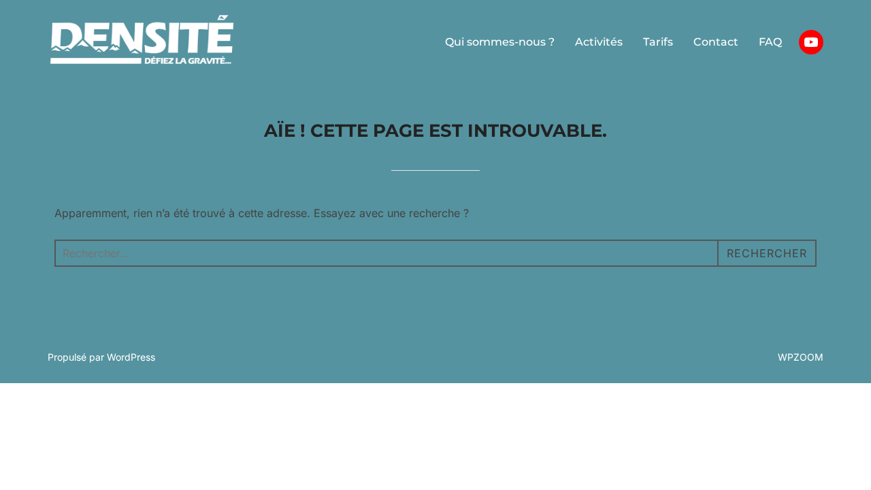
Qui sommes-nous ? (500, 41)
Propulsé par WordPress (101, 357)
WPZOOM (800, 357)
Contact (715, 41)
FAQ (770, 41)
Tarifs (658, 41)
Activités (599, 41)
